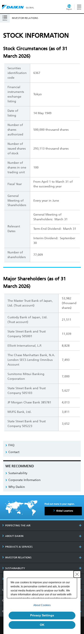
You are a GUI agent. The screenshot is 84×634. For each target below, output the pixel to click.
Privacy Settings (42, 615)
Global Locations (64, 511)
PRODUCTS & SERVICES (19, 546)
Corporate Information (24, 480)
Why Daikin (16, 487)
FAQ (11, 445)
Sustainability (17, 473)
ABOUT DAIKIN (14, 536)
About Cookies (42, 605)
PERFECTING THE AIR (17, 525)
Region (69, 9)
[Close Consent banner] (77, 574)
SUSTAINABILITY (15, 568)
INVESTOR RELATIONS (18, 557)
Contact (13, 452)
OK (42, 624)
